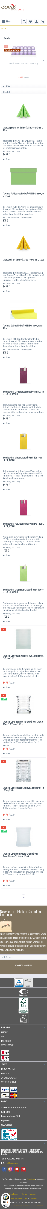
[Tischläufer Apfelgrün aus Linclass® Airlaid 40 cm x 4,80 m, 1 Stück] (23, 176)
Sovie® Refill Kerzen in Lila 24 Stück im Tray (23, 63)
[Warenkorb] (42, 21)
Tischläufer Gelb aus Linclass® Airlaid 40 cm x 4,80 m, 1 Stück (23, 327)
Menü (8, 21)
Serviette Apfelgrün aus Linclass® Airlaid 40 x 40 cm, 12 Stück (23, 129)
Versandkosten (31, 1179)
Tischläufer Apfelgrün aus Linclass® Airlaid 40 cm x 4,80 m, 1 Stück (23, 195)
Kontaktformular (8, 1069)
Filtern (7, 86)
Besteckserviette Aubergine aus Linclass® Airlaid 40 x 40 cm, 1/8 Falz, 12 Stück (23, 393)
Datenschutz (6, 1040)
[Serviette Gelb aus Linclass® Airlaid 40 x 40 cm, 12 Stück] (23, 242)
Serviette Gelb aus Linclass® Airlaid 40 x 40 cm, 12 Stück (23, 259)
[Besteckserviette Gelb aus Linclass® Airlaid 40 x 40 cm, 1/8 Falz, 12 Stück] (23, 440)
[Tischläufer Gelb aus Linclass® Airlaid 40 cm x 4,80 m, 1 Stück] (23, 308)
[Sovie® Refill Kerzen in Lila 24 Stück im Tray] (23, 51)
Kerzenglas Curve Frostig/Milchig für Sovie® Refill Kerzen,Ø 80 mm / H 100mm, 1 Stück (20, 855)
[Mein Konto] (36, 21)
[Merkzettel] (30, 21)
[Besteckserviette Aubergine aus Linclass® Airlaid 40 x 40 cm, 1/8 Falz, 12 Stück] (23, 374)
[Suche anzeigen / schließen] (24, 21)
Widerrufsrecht (7, 1045)
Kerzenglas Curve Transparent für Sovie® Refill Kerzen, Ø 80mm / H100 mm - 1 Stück (23, 723)
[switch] (5, 1205)
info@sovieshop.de (12, 1163)
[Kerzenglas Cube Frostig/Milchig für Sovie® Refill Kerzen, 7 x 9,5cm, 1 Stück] (23, 638)
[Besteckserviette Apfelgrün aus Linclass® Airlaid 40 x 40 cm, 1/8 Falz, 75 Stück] (23, 572)
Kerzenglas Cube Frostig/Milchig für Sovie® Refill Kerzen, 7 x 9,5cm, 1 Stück (23, 657)
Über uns (4, 1032)
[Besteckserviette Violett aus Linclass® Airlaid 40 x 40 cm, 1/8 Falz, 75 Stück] (23, 506)
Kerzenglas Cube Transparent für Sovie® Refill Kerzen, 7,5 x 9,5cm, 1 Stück (23, 789)
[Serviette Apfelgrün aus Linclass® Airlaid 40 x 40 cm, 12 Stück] (23, 110)
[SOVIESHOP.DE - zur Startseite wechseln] (12, 9)
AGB (2, 1036)
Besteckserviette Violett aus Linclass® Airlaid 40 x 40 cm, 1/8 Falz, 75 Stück (23, 525)
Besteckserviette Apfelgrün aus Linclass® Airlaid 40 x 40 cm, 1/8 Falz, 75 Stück (23, 591)
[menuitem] (6, 20)
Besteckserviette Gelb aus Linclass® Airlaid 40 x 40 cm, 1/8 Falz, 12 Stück (22, 459)
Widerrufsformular (8, 1082)
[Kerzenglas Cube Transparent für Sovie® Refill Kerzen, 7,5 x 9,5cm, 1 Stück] (23, 770)
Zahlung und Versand (9, 1077)
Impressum (5, 1073)
